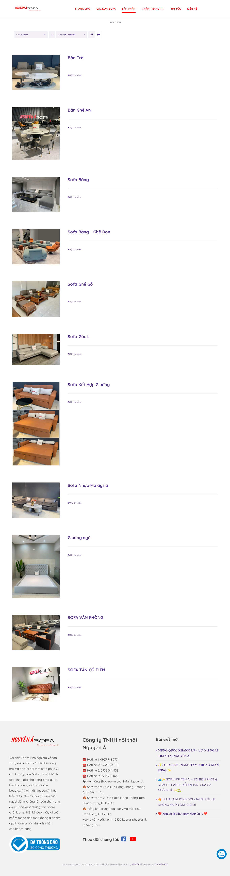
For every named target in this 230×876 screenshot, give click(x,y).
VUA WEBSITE (161, 864)
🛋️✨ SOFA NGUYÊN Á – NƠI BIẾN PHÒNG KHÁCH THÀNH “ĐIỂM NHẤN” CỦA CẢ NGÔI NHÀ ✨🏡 (187, 784)
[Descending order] (52, 34)
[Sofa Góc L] (36, 349)
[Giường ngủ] (36, 566)
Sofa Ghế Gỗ (80, 284)
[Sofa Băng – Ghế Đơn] (36, 246)
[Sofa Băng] (36, 194)
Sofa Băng (78, 179)
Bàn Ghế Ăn (79, 110)
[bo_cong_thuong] (34, 836)
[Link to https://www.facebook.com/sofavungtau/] (123, 839)
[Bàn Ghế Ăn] (36, 133)
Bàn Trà (76, 57)
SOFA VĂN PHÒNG (85, 617)
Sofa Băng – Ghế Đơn (89, 231)
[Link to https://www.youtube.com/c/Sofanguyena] (133, 839)
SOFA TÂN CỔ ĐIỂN (86, 669)
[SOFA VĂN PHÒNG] (36, 632)
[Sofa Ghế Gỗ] (36, 299)
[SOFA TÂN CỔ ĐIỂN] (36, 684)
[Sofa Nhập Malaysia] (36, 500)
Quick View (75, 75)
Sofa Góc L (78, 336)
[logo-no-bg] (27, 5)
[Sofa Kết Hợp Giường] (36, 424)
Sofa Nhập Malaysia (88, 485)
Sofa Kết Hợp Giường (89, 384)
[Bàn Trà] (36, 72)
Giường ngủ (79, 537)
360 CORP (136, 864)
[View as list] (98, 34)
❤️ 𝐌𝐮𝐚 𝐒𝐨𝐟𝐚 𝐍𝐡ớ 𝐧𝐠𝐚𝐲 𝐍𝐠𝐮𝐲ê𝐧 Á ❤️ (182, 813)
